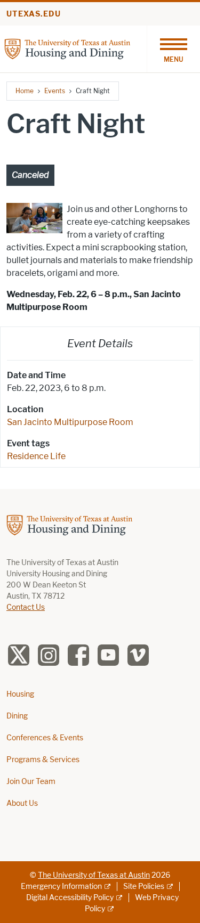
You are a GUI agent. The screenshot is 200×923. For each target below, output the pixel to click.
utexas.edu (33, 14)
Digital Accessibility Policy (70, 897)
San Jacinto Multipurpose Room (70, 422)
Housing (20, 694)
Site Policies (143, 886)
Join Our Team (30, 781)
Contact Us (25, 607)
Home (24, 91)
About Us (22, 803)
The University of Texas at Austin (94, 875)
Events (54, 91)
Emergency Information (61, 886)
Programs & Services (42, 759)
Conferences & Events (44, 737)
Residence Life (36, 456)
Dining (17, 716)
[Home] (67, 48)
